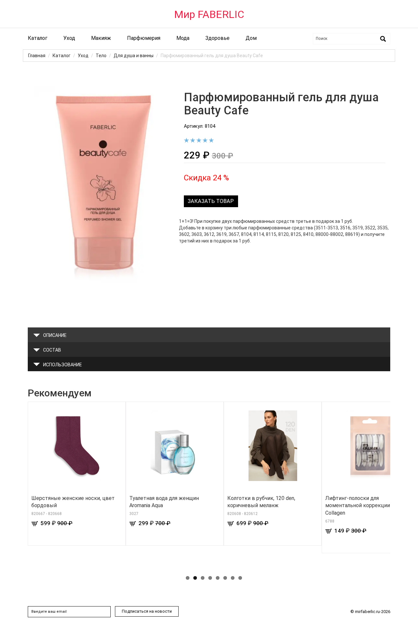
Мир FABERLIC (209, 14)
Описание (55, 335)
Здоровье (217, 38)
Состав (52, 350)
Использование (62, 364)
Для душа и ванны (133, 55)
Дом (251, 38)
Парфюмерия (143, 38)
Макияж (101, 38)
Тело (101, 55)
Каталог (37, 38)
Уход (69, 38)
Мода (182, 38)
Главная (36, 55)
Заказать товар (211, 201)
